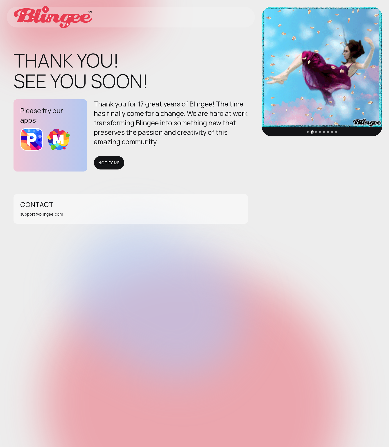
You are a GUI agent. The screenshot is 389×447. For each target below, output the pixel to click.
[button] (308, 132)
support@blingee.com (41, 214)
